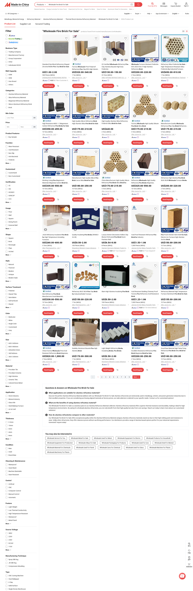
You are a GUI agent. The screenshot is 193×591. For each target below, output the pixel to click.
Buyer (137, 13)
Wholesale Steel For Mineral (164, 443)
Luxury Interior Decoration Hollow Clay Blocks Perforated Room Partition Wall (115, 237)
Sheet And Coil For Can (75, 9)
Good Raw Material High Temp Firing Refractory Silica (173, 350)
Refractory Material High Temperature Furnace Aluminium (174, 292)
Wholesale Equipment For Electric (128, 438)
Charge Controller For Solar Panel (56, 9)
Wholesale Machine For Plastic (159, 447)
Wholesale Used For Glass (135, 447)
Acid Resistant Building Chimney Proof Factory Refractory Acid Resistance (145, 293)
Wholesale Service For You (56, 438)
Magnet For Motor (89, 9)
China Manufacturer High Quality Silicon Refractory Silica (115, 181)
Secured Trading (42, 23)
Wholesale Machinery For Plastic (58, 452)
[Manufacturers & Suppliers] (16, 4)
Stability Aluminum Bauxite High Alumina (84, 349)
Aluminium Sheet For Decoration (117, 9)
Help (148, 13)
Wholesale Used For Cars (140, 443)
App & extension (161, 13)
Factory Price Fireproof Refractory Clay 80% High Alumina (85, 68)
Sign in (186, 6)
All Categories (12, 13)
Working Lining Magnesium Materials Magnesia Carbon (55, 181)
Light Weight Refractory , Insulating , (112, 349)
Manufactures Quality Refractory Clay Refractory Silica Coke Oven (173, 124)
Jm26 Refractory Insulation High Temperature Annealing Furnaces (55, 237)
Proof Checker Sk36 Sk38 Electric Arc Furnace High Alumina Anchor (174, 237)
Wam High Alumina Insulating (115, 291)
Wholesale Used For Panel (85, 447)
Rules (187, 13)
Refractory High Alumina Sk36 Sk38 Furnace (174, 179)
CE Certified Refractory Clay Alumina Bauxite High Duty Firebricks (115, 66)
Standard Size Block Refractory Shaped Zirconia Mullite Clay (55, 65)
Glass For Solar (101, 9)
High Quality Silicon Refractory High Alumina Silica (85, 122)
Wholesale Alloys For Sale (87, 443)
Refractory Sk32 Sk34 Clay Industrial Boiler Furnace (84, 292)
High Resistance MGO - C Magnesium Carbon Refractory (55, 124)
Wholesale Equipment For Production (60, 443)
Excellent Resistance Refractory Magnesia (143, 352)
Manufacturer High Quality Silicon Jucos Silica (85, 179)
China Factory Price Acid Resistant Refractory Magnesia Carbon (55, 352)
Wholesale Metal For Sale (79, 438)
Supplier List (25, 23)
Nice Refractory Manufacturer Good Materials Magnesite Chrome (53, 295)
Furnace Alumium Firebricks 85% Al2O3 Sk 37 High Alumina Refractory (144, 66)
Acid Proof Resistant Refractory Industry (143, 236)
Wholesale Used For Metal (103, 438)
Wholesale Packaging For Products (114, 443)
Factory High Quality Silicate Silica (145, 124)
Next (135, 377)
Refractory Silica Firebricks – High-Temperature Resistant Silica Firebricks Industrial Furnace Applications (174, 66)
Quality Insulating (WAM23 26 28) (85, 236)
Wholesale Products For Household (158, 438)
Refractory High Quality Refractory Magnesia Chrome (143, 181)
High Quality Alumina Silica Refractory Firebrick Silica (115, 122)
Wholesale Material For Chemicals (58, 447)
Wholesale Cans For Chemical (110, 447)
